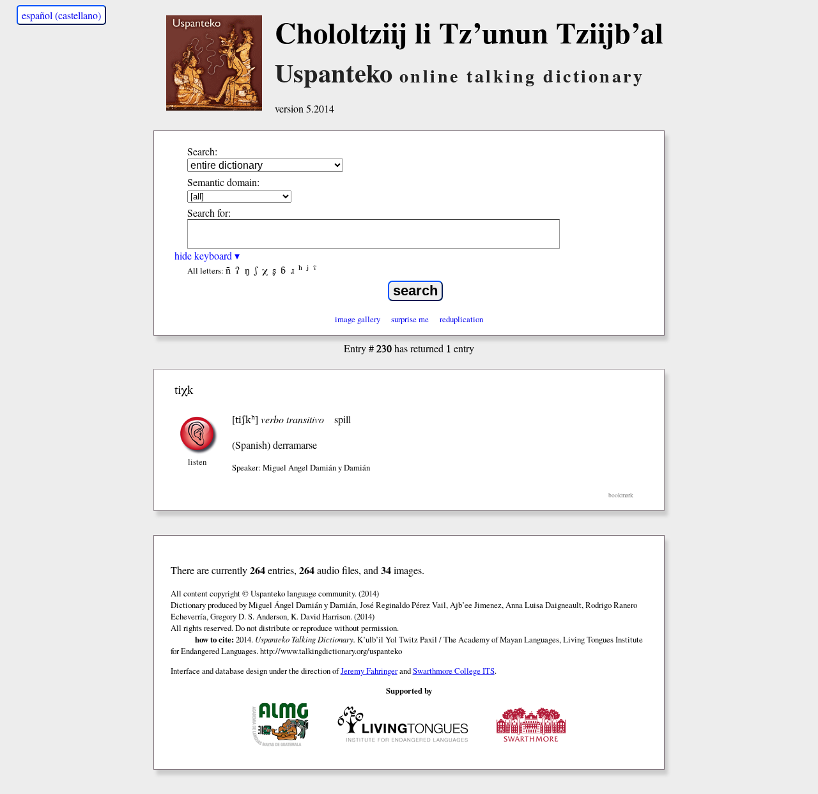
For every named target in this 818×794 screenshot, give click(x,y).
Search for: (209, 212)
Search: (202, 151)
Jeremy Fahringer (369, 670)
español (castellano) (61, 15)
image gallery (357, 319)
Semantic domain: (223, 182)
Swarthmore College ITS (454, 670)
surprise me (410, 319)
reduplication (461, 319)
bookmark (620, 495)
